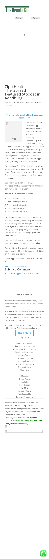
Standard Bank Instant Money (17, 420)
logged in (19, 273)
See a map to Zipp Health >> (16, 266)
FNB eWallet (31, 417)
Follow (18, 18)
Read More (24, 332)
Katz (9, 102)
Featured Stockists (33, 102)
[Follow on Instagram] (28, 18)
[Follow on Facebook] (12, 18)
